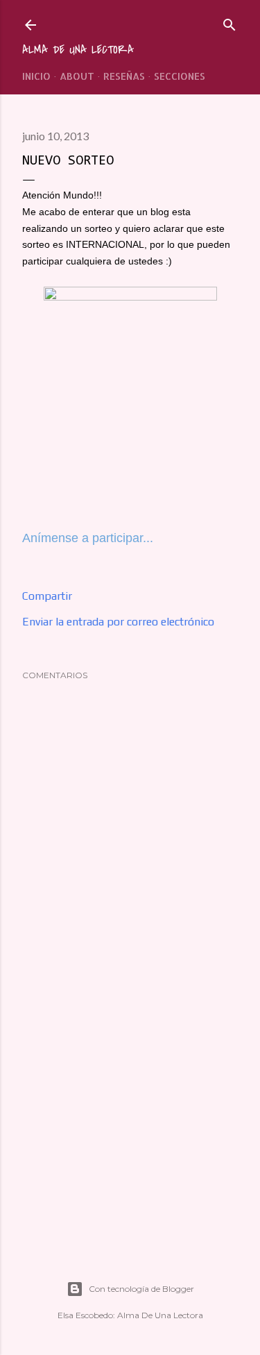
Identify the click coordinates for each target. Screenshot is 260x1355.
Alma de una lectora (78, 50)
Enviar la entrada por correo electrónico (118, 621)
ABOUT (77, 76)
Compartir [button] (47, 596)
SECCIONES (179, 76)
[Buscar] (229, 21)
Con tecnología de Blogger (141, 1289)
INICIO (36, 76)
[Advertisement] (130, 1124)
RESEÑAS (124, 76)
